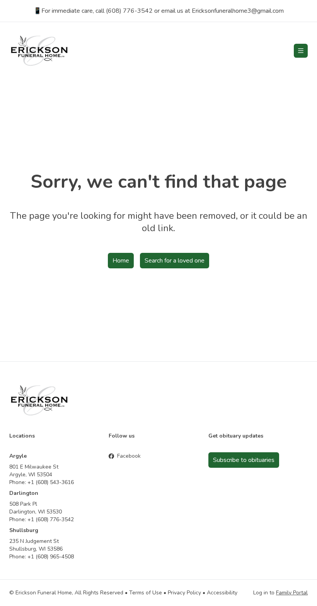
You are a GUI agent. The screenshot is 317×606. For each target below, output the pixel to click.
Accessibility (222, 592)
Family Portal (292, 592)
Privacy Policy (184, 592)
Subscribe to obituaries (243, 460)
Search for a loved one (175, 260)
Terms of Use (145, 592)
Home (120, 260)
